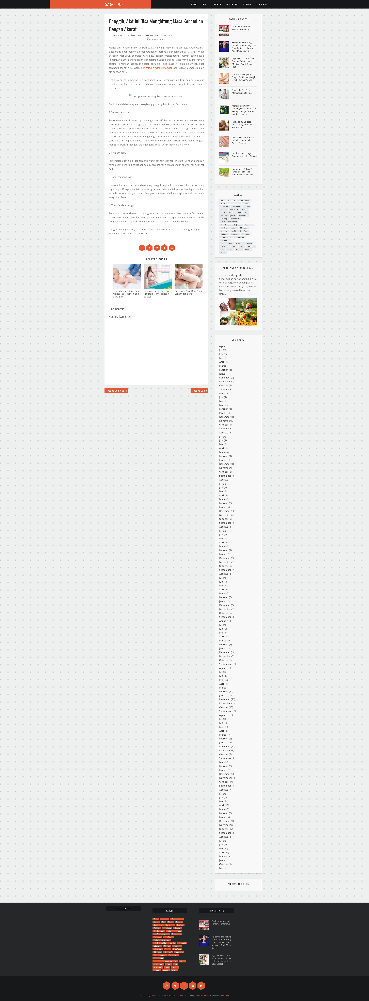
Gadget (244, 209)
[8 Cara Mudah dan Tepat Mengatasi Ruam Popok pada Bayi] (127, 276)
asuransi (231, 200)
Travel (230, 249)
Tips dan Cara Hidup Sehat (231, 275)
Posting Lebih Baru (116, 390)
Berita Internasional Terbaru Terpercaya (241, 28)
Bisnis (205, 4)
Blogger (226, 995)
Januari (223, 373)
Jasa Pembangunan (228, 215)
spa (242, 246)
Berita (223, 203)
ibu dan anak (226, 212)
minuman (224, 231)
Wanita (248, 249)
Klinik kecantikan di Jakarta (231, 225)
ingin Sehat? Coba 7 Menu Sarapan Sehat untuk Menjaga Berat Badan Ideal (244, 62)
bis (230, 203)
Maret (222, 365)
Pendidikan (240, 237)
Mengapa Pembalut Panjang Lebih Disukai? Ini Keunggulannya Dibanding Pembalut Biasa (244, 110)
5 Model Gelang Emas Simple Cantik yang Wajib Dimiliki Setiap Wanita (243, 77)
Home (194, 4)
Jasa (246, 212)
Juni (221, 354)
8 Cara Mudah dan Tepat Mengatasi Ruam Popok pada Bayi (126, 293)
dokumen (236, 206)
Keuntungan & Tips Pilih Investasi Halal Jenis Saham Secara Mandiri (243, 172)
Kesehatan (137, 35)
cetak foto (225, 206)
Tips (222, 249)
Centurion (156, 995)
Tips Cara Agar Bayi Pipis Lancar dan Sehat (188, 292)
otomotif (234, 234)
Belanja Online (244, 200)
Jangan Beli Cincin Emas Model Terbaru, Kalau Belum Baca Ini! (243, 140)
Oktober (223, 385)
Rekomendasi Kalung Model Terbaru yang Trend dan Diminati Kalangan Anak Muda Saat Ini (244, 46)
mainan (234, 228)
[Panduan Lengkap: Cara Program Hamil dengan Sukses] (158, 276)
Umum (239, 249)
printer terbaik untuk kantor (232, 243)
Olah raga (243, 231)
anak (222, 200)
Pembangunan (226, 237)
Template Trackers (176, 995)
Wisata (217, 4)
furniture (234, 209)
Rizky (171, 35)
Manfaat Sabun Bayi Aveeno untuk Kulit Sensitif (244, 154)
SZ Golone (114, 4)
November (225, 381)
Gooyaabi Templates (203, 995)
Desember (224, 377)
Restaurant (225, 246)
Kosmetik (248, 225)
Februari (223, 369)
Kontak (247, 4)
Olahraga (261, 4)
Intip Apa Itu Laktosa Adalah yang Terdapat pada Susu (242, 124)
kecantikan (243, 215)
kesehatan (232, 4)
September (225, 389)
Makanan (243, 228)
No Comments (154, 35)
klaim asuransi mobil (229, 222)
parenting (246, 234)
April (221, 361)
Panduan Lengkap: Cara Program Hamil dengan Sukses (157, 293)
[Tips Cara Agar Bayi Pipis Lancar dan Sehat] (189, 276)
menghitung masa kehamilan (157, 67)
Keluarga (224, 219)
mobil (234, 231)
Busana (245, 203)
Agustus (223, 346)
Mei (221, 358)
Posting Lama (199, 390)
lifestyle (224, 228)
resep (249, 243)
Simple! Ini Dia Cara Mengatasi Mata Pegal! (242, 91)
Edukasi (247, 206)
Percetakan (225, 240)
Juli (221, 350)
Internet (238, 212)
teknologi (251, 246)
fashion (224, 209)
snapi (235, 246)
